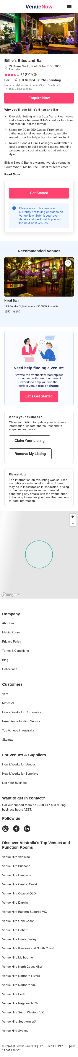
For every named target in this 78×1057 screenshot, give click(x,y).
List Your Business (14, 782)
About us (8, 623)
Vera (5, 694)
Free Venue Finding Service (21, 721)
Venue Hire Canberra (16, 875)
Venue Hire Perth (14, 994)
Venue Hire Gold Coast (18, 921)
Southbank (54, 85)
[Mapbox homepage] (10, 594)
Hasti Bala (11, 300)
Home (7, 85)
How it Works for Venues (19, 764)
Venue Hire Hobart (15, 930)
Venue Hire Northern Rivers (21, 975)
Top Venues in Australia (18, 730)
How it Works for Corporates (21, 712)
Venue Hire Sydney (15, 1030)
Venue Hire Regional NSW (20, 1003)
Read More (12, 174)
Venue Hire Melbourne (17, 957)
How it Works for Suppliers (20, 773)
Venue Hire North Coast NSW (22, 966)
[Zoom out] (73, 523)
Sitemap (7, 739)
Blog (5, 660)
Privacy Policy (11, 641)
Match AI (8, 703)
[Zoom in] (73, 517)
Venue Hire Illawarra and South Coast (28, 948)
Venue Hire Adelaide (16, 856)
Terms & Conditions (15, 650)
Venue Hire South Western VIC (23, 1012)
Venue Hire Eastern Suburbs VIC (24, 911)
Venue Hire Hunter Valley (19, 939)
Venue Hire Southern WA (19, 1021)
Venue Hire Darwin (15, 902)
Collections (9, 669)
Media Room (11, 632)
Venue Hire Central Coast (19, 884)
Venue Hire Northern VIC (19, 985)
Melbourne (22, 85)
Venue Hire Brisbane (16, 866)
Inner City (38, 85)
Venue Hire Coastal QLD (19, 893)
